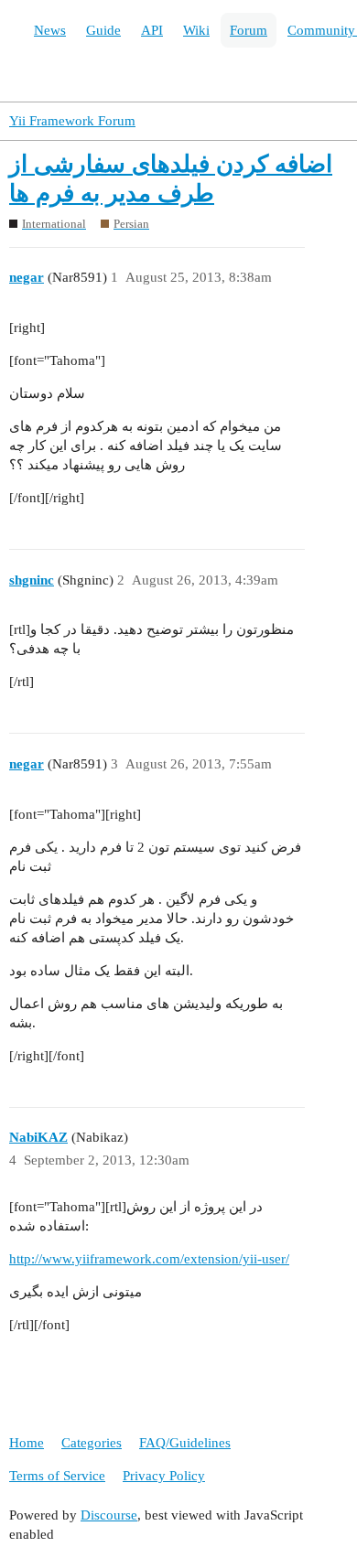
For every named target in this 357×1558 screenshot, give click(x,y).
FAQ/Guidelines (185, 1442)
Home (26, 1442)
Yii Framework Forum (72, 120)
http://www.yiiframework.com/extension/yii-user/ (149, 1259)
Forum (248, 30)
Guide (103, 30)
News (50, 30)
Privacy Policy (164, 1475)
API (152, 30)
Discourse (109, 1515)
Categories (91, 1442)
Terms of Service (57, 1475)
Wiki (196, 30)
